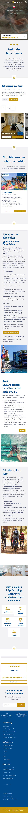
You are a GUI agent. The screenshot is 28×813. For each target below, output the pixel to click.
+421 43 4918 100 (7, 796)
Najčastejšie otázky (7, 748)
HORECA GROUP (19, 810)
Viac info (5, 99)
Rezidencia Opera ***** (9, 729)
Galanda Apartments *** (9, 732)
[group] (7, 715)
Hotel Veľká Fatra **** (8, 734)
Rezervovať (14, 99)
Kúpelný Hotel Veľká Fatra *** (10, 737)
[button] (3, 108)
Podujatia (5, 751)
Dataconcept (11, 810)
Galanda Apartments (8, 745)
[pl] (14, 7)
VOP (4, 754)
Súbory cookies (6, 759)
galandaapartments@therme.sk (10, 799)
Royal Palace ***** (8, 726)
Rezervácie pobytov (7, 793)
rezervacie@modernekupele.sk (11, 332)
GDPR (4, 757)
